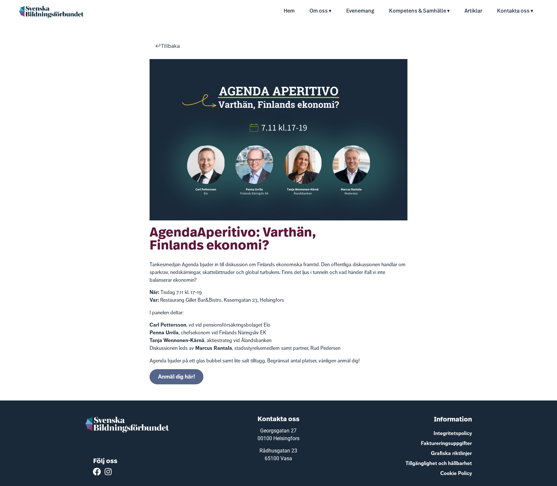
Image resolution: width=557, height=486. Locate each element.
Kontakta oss (513, 11)
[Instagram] (108, 471)
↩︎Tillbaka (167, 46)
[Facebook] (97, 471)
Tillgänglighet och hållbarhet (439, 463)
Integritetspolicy (453, 433)
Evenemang (360, 11)
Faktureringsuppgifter (446, 443)
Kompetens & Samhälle (417, 11)
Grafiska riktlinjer (451, 453)
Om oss (318, 11)
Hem (289, 11)
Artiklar (473, 11)
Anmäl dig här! (176, 376)
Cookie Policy (456, 473)
